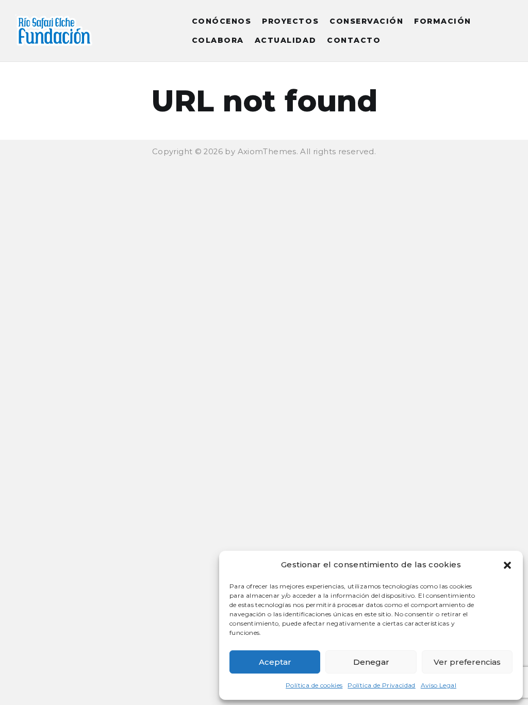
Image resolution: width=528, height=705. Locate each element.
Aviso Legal (438, 685)
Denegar (371, 662)
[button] (507, 565)
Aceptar (275, 662)
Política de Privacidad (381, 685)
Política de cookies (314, 685)
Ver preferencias (467, 662)
